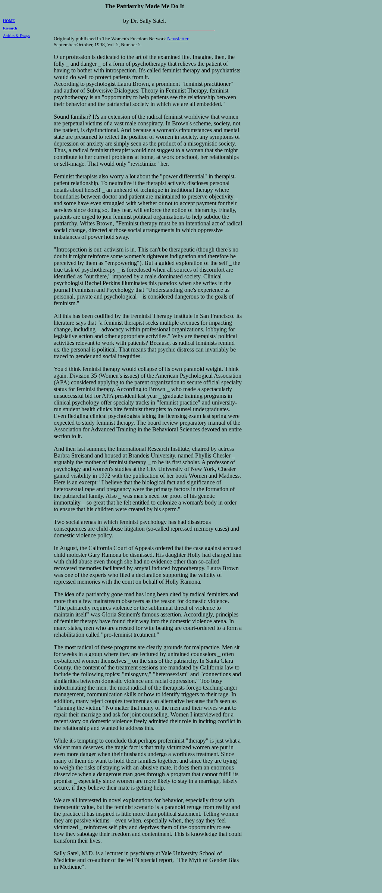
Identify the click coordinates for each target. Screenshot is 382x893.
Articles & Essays (16, 36)
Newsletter (177, 38)
